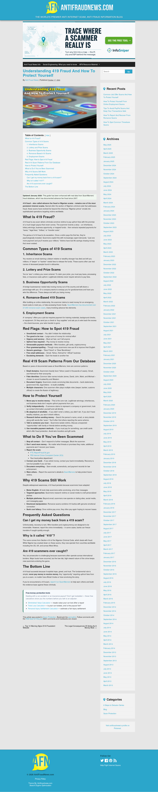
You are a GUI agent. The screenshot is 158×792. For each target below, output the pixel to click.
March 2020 (108, 400)
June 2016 (107, 586)
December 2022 (109, 264)
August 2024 (108, 182)
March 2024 (108, 202)
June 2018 (107, 487)
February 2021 (109, 355)
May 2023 (107, 243)
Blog (105, 709)
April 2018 (107, 495)
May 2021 (107, 343)
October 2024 (108, 173)
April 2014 (107, 640)
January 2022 (108, 310)
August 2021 (108, 330)
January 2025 (108, 161)
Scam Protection (49, 617)
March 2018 (108, 499)
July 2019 (107, 433)
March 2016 (108, 598)
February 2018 (109, 503)
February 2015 (109, 602)
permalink (72, 617)
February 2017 (109, 553)
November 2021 (109, 318)
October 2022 (108, 272)
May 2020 (107, 392)
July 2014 (107, 627)
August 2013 (108, 664)
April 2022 (107, 297)
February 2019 (109, 454)
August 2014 (108, 623)
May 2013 (107, 677)
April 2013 (107, 681)
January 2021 (108, 359)
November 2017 (109, 516)
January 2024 (108, 210)
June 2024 (107, 190)
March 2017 (108, 549)
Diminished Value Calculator (39, 603)
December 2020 (109, 363)
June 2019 (107, 437)
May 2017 (107, 541)
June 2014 (107, 631)
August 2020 (108, 380)
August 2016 (108, 578)
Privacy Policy (40, 779)
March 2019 (108, 450)
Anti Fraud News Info (32, 64)
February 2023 (109, 256)
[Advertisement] (79, 742)
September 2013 (110, 660)
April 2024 (107, 198)
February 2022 (109, 305)
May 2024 (107, 194)
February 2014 (109, 648)
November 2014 (109, 611)
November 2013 (109, 656)
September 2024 (110, 177)
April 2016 (107, 594)
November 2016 (109, 565)
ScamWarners (69, 472)
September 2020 (110, 376)
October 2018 (108, 470)
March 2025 (108, 153)
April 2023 (107, 248)
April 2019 (107, 446)
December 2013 (109, 652)
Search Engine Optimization (40, 785)
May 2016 (107, 590)
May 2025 (107, 144)
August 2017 (108, 528)
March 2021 (108, 351)
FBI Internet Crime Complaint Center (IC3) (46, 455)
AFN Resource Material (88, 64)
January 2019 (108, 458)
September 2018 (110, 475)
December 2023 (109, 215)
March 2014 (108, 644)
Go (129, 71)
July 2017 (107, 532)
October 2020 (108, 371)
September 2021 (110, 326)
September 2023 (110, 227)
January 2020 (108, 409)
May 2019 (107, 442)
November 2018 (109, 466)
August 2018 (108, 479)
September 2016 (110, 574)
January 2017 (108, 557)
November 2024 (109, 169)
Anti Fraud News (31, 80)
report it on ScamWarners (60, 582)
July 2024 (107, 186)
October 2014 (108, 615)
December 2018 (109, 462)
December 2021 (109, 314)
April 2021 (107, 347)
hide (47, 135)
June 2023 (107, 239)
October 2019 (108, 421)
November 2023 (109, 219)
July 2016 (107, 582)
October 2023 (108, 223)
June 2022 (107, 289)
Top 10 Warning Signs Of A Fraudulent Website (39, 627)
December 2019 (109, 413)
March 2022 (108, 301)
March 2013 (108, 685)
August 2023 (108, 231)
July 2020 (107, 384)
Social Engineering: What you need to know (60, 64)
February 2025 (109, 157)
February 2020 (109, 404)
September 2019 (110, 425)
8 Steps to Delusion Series (113, 705)
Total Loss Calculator (36, 606)
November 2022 (109, 268)
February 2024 (109, 206)
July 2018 (107, 483)
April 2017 (107, 545)
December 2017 (109, 512)
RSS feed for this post (34, 619)
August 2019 (108, 429)
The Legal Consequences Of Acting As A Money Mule (81, 627)
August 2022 (108, 281)
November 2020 (109, 367)
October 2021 (108, 322)
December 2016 (109, 561)
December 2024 (109, 165)
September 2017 (110, 524)
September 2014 (110, 619)
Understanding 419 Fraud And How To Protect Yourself (59, 73)
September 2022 (110, 277)
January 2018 (108, 508)
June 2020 (107, 388)
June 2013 (107, 673)
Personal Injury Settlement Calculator (43, 609)
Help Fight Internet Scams (110, 765)
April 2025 (107, 149)
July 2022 (107, 285)
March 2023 (108, 252)
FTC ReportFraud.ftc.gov (40, 452)
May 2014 (107, 636)
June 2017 (107, 536)
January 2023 (108, 260)
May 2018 (107, 491)
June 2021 (107, 338)
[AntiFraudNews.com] (79, 12)
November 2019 (109, 417)
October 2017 (108, 520)
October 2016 (108, 569)
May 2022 (107, 293)
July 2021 (107, 334)
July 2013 (107, 669)
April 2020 (107, 396)
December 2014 (109, 607)
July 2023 (107, 235)
